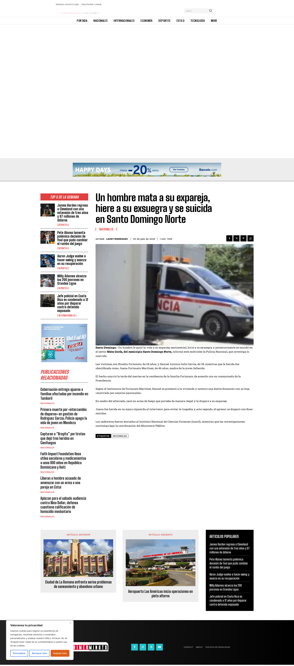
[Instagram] (142, 647)
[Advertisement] (92, 47)
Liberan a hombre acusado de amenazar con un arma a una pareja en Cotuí (60, 482)
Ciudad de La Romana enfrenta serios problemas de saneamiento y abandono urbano (78, 584)
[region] (40, 640)
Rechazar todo (39, 653)
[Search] (210, 10)
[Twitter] (236, 238)
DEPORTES (63, 225)
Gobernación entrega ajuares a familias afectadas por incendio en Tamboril (64, 393)
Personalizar (19, 653)
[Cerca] (70, 623)
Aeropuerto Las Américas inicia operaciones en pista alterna (160, 593)
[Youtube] (159, 647)
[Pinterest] (243, 238)
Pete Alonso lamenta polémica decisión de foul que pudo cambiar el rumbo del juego (72, 238)
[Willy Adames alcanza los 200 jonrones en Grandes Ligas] (47, 280)
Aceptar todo (60, 653)
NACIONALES (47, 403)
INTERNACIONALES (66, 315)
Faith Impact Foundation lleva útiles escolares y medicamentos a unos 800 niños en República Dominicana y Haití (63, 460)
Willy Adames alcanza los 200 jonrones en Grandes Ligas (72, 279)
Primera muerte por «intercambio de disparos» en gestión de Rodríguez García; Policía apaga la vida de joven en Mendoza (63, 416)
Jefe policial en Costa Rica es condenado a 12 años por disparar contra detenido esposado (72, 303)
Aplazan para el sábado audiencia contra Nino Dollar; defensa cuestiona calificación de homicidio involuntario (63, 505)
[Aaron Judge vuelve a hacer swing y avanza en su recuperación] (47, 260)
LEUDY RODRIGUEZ (117, 239)
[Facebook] (229, 238)
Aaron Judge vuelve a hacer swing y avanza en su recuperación (71, 260)
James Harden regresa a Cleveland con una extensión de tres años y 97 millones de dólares (72, 212)
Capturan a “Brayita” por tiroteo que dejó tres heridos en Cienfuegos (62, 438)
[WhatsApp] (250, 238)
